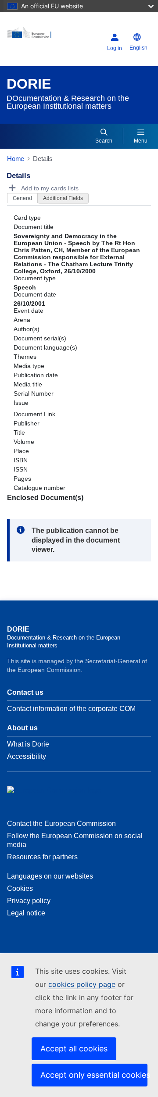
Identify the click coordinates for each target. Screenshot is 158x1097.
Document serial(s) (40, 338)
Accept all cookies (74, 1048)
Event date (28, 310)
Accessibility (26, 756)
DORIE (29, 84)
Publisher (27, 423)
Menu (140, 141)
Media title (28, 384)
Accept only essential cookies (93, 1074)
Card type (27, 217)
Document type (35, 278)
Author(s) (27, 328)
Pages (22, 478)
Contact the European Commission (61, 823)
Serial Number (34, 393)
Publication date (36, 375)
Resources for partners (42, 857)
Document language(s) (45, 347)
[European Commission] (32, 35)
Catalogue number (39, 487)
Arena (22, 319)
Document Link (34, 414)
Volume (24, 441)
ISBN (21, 460)
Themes (25, 356)
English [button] (138, 48)
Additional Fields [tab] (63, 198)
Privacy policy (28, 900)
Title (19, 432)
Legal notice (26, 913)
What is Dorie (28, 744)
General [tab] (22, 198)
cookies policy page (81, 984)
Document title (34, 226)
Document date (35, 294)
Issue (21, 402)
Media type (29, 365)
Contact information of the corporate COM (71, 708)
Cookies (20, 888)
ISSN (21, 469)
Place (21, 450)
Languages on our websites (50, 876)
